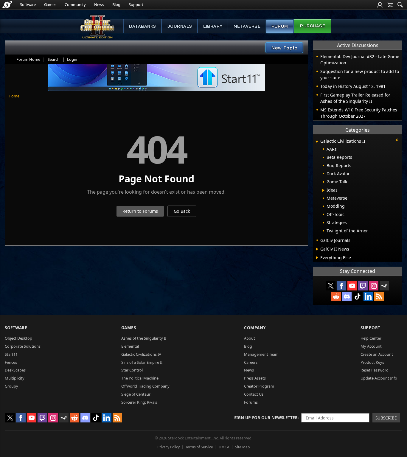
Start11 (11, 354)
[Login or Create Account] (379, 5)
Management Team (261, 354)
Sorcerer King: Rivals (139, 402)
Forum (279, 26)
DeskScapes (15, 370)
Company (255, 327)
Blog (116, 4)
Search (54, 59)
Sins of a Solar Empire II (141, 362)
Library (213, 26)
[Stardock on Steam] (384, 285)
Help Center (371, 338)
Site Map (242, 447)
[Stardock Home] (7, 4)
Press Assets (255, 378)
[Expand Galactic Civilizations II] (316, 142)
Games (50, 4)
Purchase (312, 26)
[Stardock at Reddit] (336, 296)
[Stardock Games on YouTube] (352, 285)
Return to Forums (140, 211)
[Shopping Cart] (390, 5)
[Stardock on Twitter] (330, 285)
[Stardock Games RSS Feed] (379, 296)
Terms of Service (199, 447)
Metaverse (247, 26)
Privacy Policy (168, 447)
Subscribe (386, 418)
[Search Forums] (400, 5)
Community (75, 4)
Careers (250, 362)
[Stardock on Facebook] (341, 285)
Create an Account (377, 354)
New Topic (284, 48)
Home (14, 96)
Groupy (11, 386)
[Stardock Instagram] (373, 285)
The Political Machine (140, 378)
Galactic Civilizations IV (141, 354)
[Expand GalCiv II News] (317, 249)
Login (72, 59)
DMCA (224, 447)
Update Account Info (379, 378)
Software (28, 4)
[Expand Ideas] (323, 190)
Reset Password (375, 370)
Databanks (142, 26)
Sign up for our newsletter (266, 417)
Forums (251, 402)
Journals (179, 26)
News (99, 4)
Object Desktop (18, 338)
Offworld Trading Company (145, 386)
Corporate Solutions (23, 346)
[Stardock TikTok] (357, 296)
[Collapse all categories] (397, 140)
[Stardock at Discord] (346, 296)
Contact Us (253, 394)
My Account (371, 346)
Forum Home (28, 59)
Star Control (132, 370)
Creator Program (259, 386)
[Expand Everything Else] (317, 257)
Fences (11, 362)
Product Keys (372, 362)
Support (136, 4)
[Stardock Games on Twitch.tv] (363, 285)
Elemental (130, 346)
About (249, 338)
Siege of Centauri (136, 394)
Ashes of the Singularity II (143, 338)
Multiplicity (14, 378)
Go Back (182, 211)
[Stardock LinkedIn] (368, 296)
